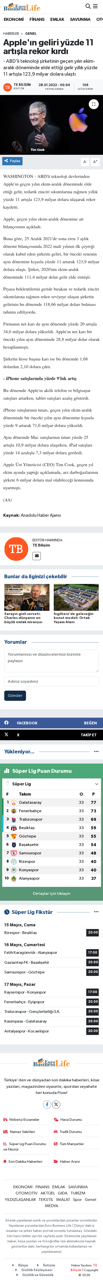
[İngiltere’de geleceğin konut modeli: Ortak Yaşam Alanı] (76, 597)
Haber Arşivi (70, 1161)
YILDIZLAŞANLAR (20, 1200)
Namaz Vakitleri (22, 1132)
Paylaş (15, 161)
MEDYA (51, 1206)
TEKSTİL (45, 1200)
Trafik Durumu (71, 1132)
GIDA (63, 1193)
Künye (23, 1265)
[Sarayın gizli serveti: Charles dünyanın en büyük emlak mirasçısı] (27, 597)
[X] (56, 1104)
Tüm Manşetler (72, 1144)
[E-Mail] (36, 556)
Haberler (11, 33)
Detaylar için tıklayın (51, 894)
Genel (30, 33)
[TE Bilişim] (16, 549)
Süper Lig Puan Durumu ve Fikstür (24, 1146)
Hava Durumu (71, 1120)
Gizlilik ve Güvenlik (37, 1275)
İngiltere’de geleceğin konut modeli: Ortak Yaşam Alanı (74, 618)
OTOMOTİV (27, 1193)
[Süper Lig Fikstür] (96, 912)
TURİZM (78, 1193)
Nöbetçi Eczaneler (25, 1120)
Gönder (15, 696)
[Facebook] (47, 1104)
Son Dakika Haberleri (25, 1161)
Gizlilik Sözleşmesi (36, 1270)
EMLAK (57, 19)
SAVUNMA (80, 19)
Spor (77, 1200)
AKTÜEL (47, 1193)
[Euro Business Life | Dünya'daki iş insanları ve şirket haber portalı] (22, 6)
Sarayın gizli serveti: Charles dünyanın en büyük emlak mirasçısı (23, 618)
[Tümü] (96, 752)
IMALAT (63, 1200)
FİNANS (37, 19)
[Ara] (88, 6)
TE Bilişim (41, 545)
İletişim (48, 1265)
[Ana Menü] (95, 6)
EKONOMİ (14, 19)
